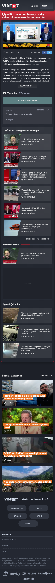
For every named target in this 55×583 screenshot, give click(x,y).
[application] (27, 291)
